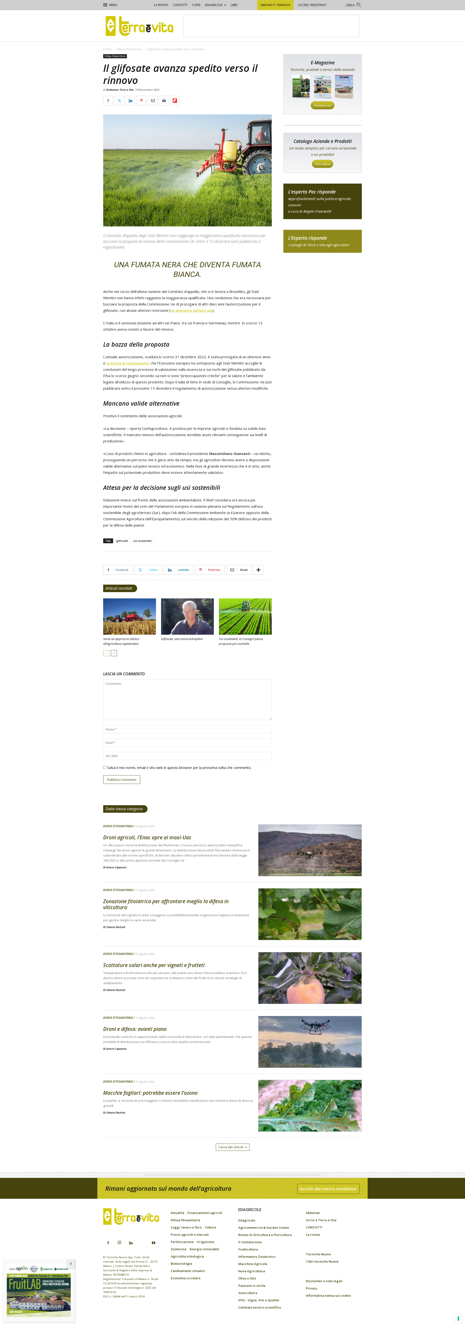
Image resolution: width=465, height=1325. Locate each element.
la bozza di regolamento (128, 363)
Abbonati (313, 1213)
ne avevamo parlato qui (191, 310)
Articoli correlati (119, 588)
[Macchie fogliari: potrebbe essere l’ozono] (310, 1118)
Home (107, 49)
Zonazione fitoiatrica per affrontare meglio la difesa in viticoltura (166, 904)
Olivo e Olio (247, 1278)
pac (322, 201)
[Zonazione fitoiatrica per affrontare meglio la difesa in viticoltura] (310, 926)
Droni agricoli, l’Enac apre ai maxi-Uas (147, 837)
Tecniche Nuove (318, 1254)
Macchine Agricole (252, 1264)
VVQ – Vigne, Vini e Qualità (258, 1300)
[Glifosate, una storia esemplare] (187, 616)
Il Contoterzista (250, 1242)
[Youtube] (153, 1243)
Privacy (311, 1288)
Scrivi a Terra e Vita (321, 1220)
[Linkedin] (131, 1243)
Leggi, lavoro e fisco (186, 1227)
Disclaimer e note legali (324, 1281)
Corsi (196, 5)
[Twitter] (142, 1240)
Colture (210, 1227)
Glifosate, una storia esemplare (182, 639)
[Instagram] (119, 1243)
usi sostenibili (142, 541)
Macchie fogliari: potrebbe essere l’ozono (150, 1092)
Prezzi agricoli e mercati (190, 1234)
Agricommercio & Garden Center (263, 1227)
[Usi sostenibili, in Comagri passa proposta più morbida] (245, 616)
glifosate (122, 541)
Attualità (177, 1213)
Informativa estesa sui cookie (328, 1295)
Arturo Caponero (116, 867)
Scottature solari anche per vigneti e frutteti (154, 965)
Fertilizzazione (182, 1242)
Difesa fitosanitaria (129, 49)
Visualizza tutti (322, 105)
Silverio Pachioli (115, 927)
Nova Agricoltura (251, 1271)
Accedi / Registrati (312, 5)
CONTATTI (180, 5)
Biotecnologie (181, 1263)
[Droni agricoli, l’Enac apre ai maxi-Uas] (310, 863)
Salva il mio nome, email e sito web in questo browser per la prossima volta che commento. (179, 767)
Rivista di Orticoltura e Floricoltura (265, 1235)
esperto (322, 241)
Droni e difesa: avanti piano (135, 1029)
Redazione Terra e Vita (119, 89)
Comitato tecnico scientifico (259, 1307)
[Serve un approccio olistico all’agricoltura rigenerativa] (129, 616)
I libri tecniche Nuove (322, 1261)
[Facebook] (108, 1243)
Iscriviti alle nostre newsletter (328, 1188)
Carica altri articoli (230, 1147)
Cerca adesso (322, 164)
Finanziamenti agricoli (204, 1213)
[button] (354, 5)
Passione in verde (251, 1285)
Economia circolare (186, 1278)
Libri (234, 5)
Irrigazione (205, 1242)
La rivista (161, 5)
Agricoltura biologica (187, 1256)
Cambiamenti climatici (188, 1271)
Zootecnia (178, 1249)
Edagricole (214, 5)
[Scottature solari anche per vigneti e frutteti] (310, 990)
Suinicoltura (247, 1293)
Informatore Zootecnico (256, 1256)
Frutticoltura (248, 1249)
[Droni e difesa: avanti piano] (310, 1054)
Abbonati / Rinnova (275, 5)
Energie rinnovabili (204, 1249)
